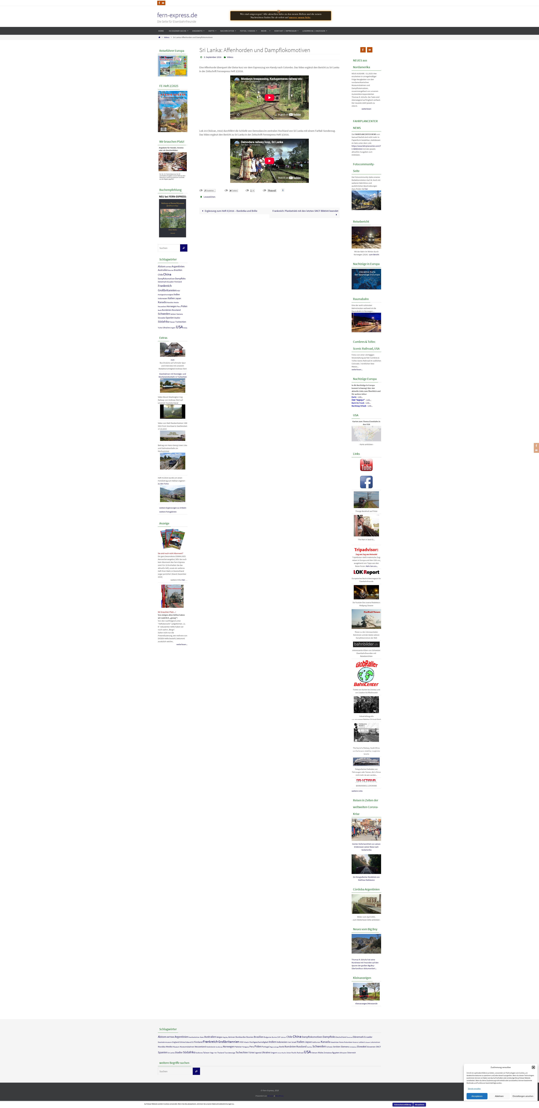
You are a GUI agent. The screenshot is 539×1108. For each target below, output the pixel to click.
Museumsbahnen (187, 1046)
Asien (202, 1037)
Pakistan (238, 1046)
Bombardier (241, 1037)
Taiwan (172, 322)
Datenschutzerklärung (402, 1105)
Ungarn (172, 328)
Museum (176, 1047)
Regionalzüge (274, 1047)
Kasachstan (335, 1042)
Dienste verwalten (474, 1089)
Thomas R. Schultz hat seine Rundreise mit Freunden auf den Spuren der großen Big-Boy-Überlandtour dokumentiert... (365, 964)
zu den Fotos (163, 483)
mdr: (173, 360)
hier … (184, 580)
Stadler (177, 318)
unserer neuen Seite (299, 17)
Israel (294, 1042)
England (175, 1042)
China (167, 274)
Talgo (212, 1053)
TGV (215, 1053)
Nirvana (270, 1096)
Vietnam (314, 1052)
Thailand (220, 1052)
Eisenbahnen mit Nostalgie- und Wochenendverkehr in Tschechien (173, 375)
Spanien (170, 317)
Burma (274, 1037)
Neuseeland (162, 306)
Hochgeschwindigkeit (165, 295)
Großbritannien (167, 290)
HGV (178, 291)
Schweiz (329, 1047)
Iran (289, 1042)
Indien (177, 294)
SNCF (378, 1046)
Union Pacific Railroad (294, 1052)
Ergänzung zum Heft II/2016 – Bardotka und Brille (230, 210)
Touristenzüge (229, 1052)
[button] (533, 1067)
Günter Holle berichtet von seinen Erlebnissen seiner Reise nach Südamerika (366, 847)
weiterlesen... (181, 644)
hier (366, 189)
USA (179, 326)
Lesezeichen (209, 196)
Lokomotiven (375, 1042)
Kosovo (355, 1042)
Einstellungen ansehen (523, 1096)
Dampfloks (180, 278)
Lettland (362, 1042)
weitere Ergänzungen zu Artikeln (172, 508)
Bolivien (231, 1037)
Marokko (170, 302)
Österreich (351, 1052)
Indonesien (162, 298)
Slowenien (371, 1046)
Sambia (309, 1047)
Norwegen (172, 306)
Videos (166, 37)
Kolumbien (348, 1042)
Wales (185, 328)
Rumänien (167, 310)
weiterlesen (366, 109)
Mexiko (176, 302)
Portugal (266, 1046)
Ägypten (335, 1052)
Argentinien (178, 266)
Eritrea (182, 1042)
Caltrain (283, 1037)
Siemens (179, 314)
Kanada (162, 302)
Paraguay (245, 1047)
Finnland (178, 281)
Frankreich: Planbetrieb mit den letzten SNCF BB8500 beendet (305, 210)
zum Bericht (374, 254)
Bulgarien (267, 1037)
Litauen (367, 1042)
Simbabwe (353, 1047)
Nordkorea (219, 1047)
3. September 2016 (212, 57)
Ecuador (170, 281)
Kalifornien (316, 1042)
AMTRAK (168, 267)
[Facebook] (159, 3)
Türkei (160, 328)
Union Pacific (282, 1053)
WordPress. (279, 1096)
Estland (188, 1042)
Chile (160, 274)
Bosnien (170, 270)
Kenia (341, 1042)
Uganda (258, 1052)
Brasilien (178, 270)
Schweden (164, 313)
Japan (178, 298)
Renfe (159, 310)
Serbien (173, 314)
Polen (184, 306)
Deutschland (341, 1037)
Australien (163, 269)
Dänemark (162, 281)
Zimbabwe (328, 1052)
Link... (360, 397)
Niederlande (210, 1047)
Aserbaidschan (194, 1037)
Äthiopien (343, 1053)
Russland (176, 310)
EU (192, 1042)
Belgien (220, 1037)
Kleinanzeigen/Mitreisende (366, 1003)
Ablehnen (499, 1096)
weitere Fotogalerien (168, 511)
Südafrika (163, 321)
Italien (171, 298)
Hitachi (246, 1042)
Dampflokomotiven (166, 278)
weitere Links (357, 791)
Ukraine (166, 327)
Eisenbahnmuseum (165, 1042)
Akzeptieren (476, 1096)
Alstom (161, 266)
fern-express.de (177, 15)
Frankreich (165, 286)
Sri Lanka (171, 1053)
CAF (278, 1037)
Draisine (349, 1037)
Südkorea (199, 1053)
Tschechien (180, 321)
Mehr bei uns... (372, 566)
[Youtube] (163, 3)
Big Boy (225, 1037)
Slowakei (161, 318)
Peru (179, 306)
